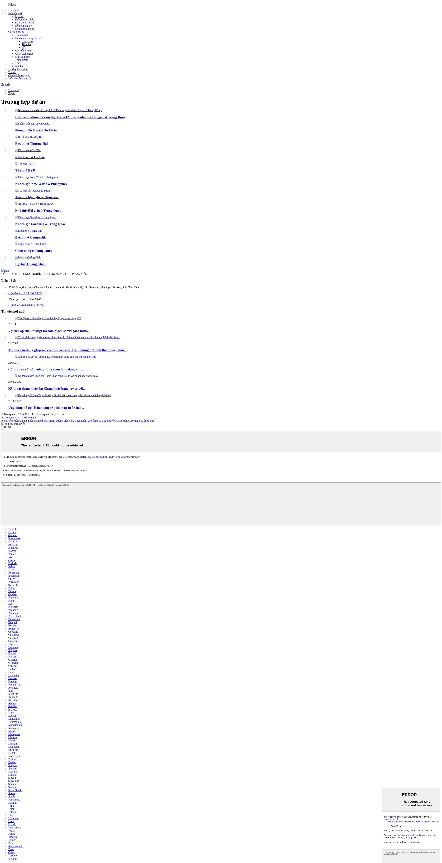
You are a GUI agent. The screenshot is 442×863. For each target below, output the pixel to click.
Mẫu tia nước (22, 56)
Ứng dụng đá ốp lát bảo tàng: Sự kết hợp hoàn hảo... (46, 407)
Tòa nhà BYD (25, 170)
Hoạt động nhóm (24, 28)
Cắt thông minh (23, 50)
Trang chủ (13, 10)
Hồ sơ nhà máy (23, 25)
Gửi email (6, 426)
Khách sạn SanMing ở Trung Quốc (40, 224)
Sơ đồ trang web (10, 417)
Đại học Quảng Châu (30, 264)
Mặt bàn (19, 66)
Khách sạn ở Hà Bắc (30, 157)
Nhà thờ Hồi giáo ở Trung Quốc (38, 210)
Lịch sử (19, 16)
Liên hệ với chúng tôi (20, 78)
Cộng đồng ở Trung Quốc (33, 250)
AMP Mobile (28, 417)
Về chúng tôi (15, 13)
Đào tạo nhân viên (25, 22)
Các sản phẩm (16, 31)
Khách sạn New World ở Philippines (41, 184)
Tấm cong (27, 41)
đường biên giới (64, 420)
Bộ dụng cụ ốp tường (142, 420)
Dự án (11, 93)
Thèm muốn (21, 35)
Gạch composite (24, 53)
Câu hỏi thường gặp (19, 75)
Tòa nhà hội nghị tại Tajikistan (37, 197)
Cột (24, 47)
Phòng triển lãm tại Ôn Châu (36, 130)
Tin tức (12, 72)
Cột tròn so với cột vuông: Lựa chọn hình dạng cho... (46, 369)
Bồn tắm (26, 44)
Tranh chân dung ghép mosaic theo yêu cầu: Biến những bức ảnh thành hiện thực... (67, 350)
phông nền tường (10, 420)
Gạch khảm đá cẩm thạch (88, 420)
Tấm (17, 62)
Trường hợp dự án (18, 69)
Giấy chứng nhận (24, 19)
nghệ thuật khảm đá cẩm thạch (38, 420)
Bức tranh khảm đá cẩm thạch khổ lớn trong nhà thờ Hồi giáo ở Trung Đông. (70, 117)
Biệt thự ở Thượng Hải (31, 143)
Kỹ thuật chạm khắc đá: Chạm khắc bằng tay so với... (47, 388)
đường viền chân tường (116, 420)
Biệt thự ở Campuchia (31, 237)
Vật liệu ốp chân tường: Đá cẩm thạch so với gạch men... (48, 331)
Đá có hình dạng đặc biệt (28, 38)
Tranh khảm (21, 59)
